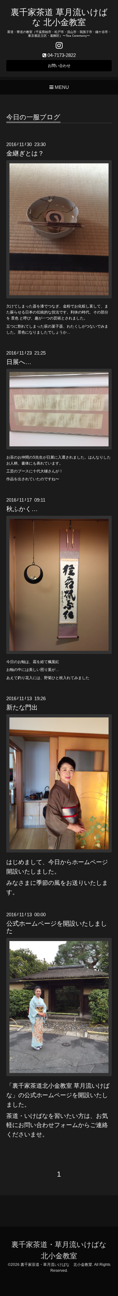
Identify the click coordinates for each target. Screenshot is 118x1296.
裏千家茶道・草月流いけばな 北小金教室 (56, 1264)
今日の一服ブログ (33, 117)
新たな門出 (22, 707)
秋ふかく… (22, 508)
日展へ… (18, 361)
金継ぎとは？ (25, 153)
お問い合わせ (59, 65)
